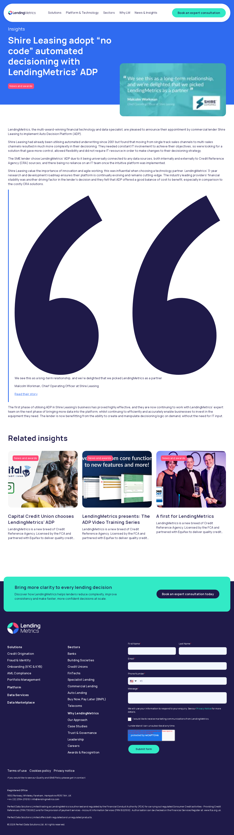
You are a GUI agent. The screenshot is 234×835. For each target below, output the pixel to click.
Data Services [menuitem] (18, 695)
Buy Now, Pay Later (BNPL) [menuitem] (87, 699)
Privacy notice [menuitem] (64, 771)
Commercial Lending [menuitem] (83, 686)
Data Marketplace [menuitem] (21, 702)
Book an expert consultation (199, 13)
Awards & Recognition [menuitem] (83, 752)
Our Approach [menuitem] (77, 720)
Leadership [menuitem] (76, 739)
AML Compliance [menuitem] (19, 673)
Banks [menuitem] (72, 654)
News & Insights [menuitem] (146, 13)
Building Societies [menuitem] (81, 660)
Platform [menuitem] (14, 687)
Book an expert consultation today (188, 594)
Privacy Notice (204, 708)
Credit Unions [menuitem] (78, 667)
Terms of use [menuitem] (17, 771)
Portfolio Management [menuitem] (23, 680)
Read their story (26, 394)
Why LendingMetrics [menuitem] (83, 713)
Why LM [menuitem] (124, 13)
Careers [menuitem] (74, 746)
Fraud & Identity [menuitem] (19, 660)
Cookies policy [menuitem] (40, 771)
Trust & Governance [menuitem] (82, 733)
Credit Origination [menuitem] (20, 654)
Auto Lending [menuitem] (77, 693)
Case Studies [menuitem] (78, 726)
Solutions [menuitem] (55, 13)
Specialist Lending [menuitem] (81, 680)
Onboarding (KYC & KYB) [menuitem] (24, 667)
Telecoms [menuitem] (75, 706)
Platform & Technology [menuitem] (82, 13)
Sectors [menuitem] (109, 13)
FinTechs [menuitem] (74, 673)
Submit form (144, 749)
